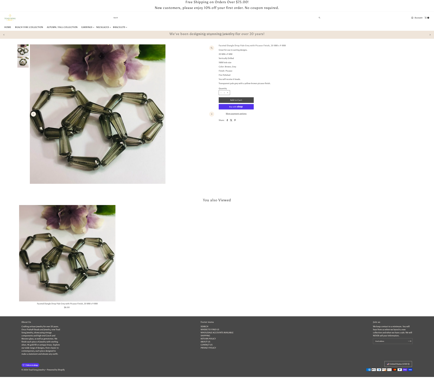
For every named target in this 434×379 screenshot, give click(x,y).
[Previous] (4, 35)
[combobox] (217, 18)
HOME (7, 27)
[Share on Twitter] (231, 120)
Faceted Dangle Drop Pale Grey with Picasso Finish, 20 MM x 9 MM (67, 303)
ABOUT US (205, 341)
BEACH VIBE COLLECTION (29, 27)
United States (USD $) (399, 364)
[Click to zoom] (211, 48)
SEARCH (204, 326)
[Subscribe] (410, 341)
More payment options (236, 113)
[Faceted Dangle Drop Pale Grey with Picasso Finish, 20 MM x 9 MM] (67, 253)
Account (418, 17)
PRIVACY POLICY (208, 348)
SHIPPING (205, 335)
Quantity (223, 88)
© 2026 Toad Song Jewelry (33, 369)
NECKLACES (102, 27)
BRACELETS (119, 27)
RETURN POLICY (208, 338)
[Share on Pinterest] (235, 120)
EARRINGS (86, 27)
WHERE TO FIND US (210, 329)
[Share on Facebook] (227, 120)
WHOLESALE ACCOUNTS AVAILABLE (217, 332)
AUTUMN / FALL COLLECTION (62, 27)
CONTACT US (206, 345)
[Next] (430, 35)
